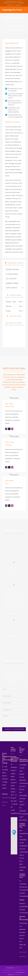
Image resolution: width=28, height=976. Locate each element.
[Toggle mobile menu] (25, 9)
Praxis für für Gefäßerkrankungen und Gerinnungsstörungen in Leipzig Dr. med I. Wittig (14, 970)
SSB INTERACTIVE (17, 974)
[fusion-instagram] (12, 429)
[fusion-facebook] (6, 429)
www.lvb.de (23, 952)
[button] (14, 832)
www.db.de (22, 956)
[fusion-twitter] (9, 429)
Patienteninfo (6, 797)
